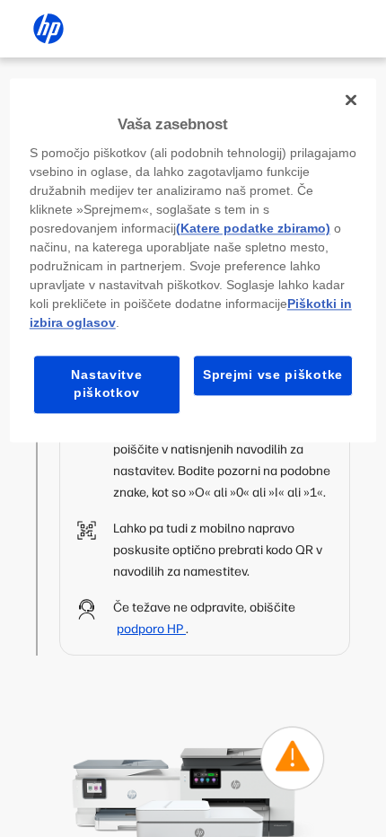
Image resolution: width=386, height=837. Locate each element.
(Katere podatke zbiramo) (253, 229)
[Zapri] (351, 99)
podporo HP (151, 629)
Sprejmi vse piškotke (273, 375)
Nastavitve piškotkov (106, 384)
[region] (193, 260)
